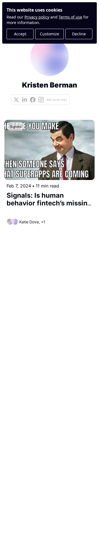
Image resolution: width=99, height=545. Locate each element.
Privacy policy (36, 17)
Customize (49, 33)
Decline (79, 33)
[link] (49, 71)
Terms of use (70, 17)
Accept (20, 33)
